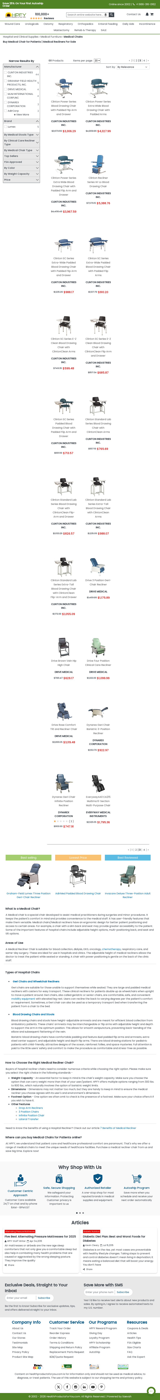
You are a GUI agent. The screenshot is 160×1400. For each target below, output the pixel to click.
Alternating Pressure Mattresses (20, 1231)
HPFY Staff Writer (16, 1241)
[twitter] (58, 1386)
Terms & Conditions (62, 1342)
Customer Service (66, 1322)
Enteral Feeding (108, 24)
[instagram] (75, 1386)
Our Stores (18, 1338)
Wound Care (12, 24)
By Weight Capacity (16, 174)
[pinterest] (101, 1386)
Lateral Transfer (29, 1119)
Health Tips (134, 1338)
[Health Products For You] (15, 15)
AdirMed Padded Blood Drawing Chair (78, 893)
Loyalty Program (99, 1338)
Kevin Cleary (92, 1245)
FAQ (129, 1352)
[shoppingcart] (151, 14)
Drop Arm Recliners (31, 1108)
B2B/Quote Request (62, 1357)
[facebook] (67, 1386)
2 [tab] (80, 1212)
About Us (17, 1328)
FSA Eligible (134, 1342)
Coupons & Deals (137, 1328)
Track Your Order (60, 1328)
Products (56, 60)
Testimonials (20, 1342)
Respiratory (65, 24)
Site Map (17, 1347)
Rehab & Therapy (85, 30)
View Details (72, 139)
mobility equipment (23, 999)
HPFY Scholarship (99, 1342)
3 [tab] (83, 1212)
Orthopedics (85, 24)
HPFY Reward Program (103, 1328)
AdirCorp (13, 111)
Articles (132, 1333)
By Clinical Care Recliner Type (19, 142)
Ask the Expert (136, 1357)
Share (11, 1265)
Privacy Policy (20, 1352)
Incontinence (147, 24)
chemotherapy (111, 949)
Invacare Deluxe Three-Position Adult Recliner (128, 895)
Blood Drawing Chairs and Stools (33, 1014)
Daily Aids (128, 24)
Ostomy (48, 24)
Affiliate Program (99, 1347)
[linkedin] (84, 1386)
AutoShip (94, 1352)
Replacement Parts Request (67, 1352)
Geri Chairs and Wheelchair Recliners (36, 981)
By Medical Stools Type (18, 134)
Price (7, 180)
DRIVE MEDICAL (17, 89)
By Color (9, 168)
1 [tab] (76, 1212)
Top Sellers (11, 156)
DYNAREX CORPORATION (16, 104)
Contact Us (134, 14)
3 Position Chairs (29, 1111)
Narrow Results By (21, 61)
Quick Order (56, 139)
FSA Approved (13, 162)
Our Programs (103, 1322)
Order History (58, 1338)
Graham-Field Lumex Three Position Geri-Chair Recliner (28, 895)
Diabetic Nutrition (92, 1231)
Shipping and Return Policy (66, 1347)
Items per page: (83, 60)
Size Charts (134, 1347)
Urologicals (32, 24)
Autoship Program (137, 1188)
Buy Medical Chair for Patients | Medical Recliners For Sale (39, 42)
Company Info (26, 1322)
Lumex (11, 127)
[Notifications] (147, 14)
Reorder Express (60, 1333)
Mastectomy (61, 30)
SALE (104, 30)
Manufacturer (13, 66)
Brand (8, 121)
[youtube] (92, 1386)
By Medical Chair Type (18, 150)
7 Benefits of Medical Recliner (118, 1128)
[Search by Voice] (106, 15)
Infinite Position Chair (31, 1115)
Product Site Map (22, 1357)
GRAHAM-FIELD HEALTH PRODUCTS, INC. (21, 82)
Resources (137, 1322)
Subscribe (44, 1298)
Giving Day (95, 1333)
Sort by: (110, 67)
